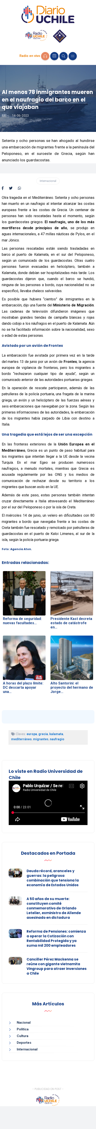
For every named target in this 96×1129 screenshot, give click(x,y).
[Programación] (54, 56)
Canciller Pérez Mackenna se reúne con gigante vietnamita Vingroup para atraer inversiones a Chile (57, 966)
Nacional (24, 1023)
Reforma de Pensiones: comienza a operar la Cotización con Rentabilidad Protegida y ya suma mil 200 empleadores (56, 938)
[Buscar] (63, 56)
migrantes (40, 739)
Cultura (22, 1036)
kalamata (56, 734)
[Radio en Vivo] (45, 56)
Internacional (48, 181)
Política (23, 1029)
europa (32, 734)
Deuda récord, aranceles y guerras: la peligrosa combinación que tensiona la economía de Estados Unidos (53, 878)
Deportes (24, 1043)
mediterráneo (21, 739)
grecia (43, 734)
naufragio (57, 739)
